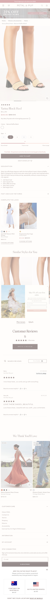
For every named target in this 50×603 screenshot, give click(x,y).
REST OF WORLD (36, 598)
